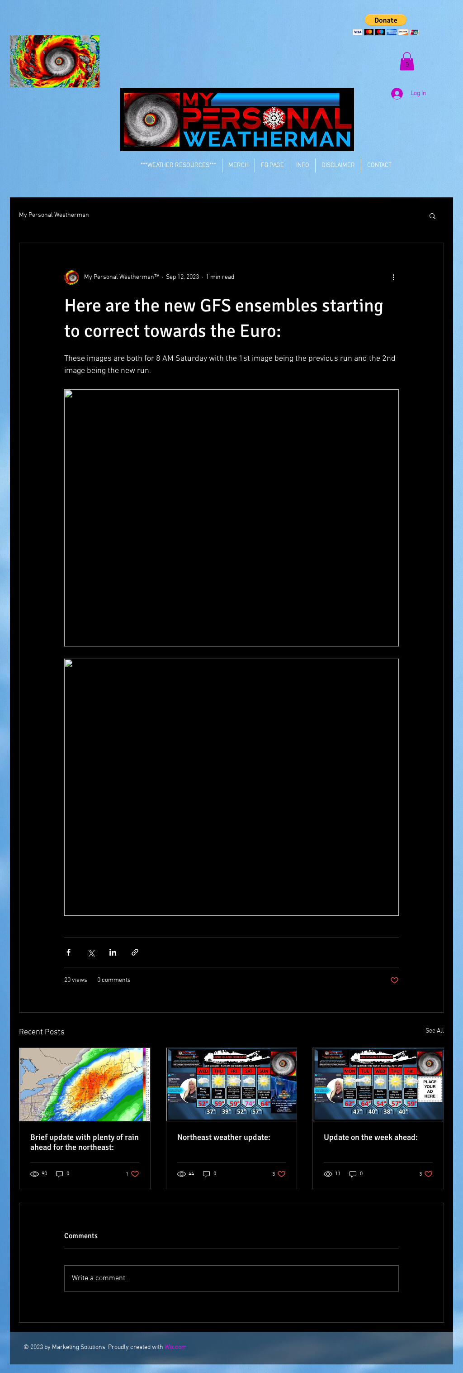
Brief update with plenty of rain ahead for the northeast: (84, 1142)
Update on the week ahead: (371, 1137)
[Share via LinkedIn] (113, 952)
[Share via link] (135, 952)
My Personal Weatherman (54, 215)
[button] (386, 24)
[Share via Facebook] (68, 952)
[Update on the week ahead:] (378, 1084)
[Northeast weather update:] (231, 1084)
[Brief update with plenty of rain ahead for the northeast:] (84, 1084)
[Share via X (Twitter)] (90, 952)
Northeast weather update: (223, 1137)
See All (434, 1031)
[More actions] (393, 277)
